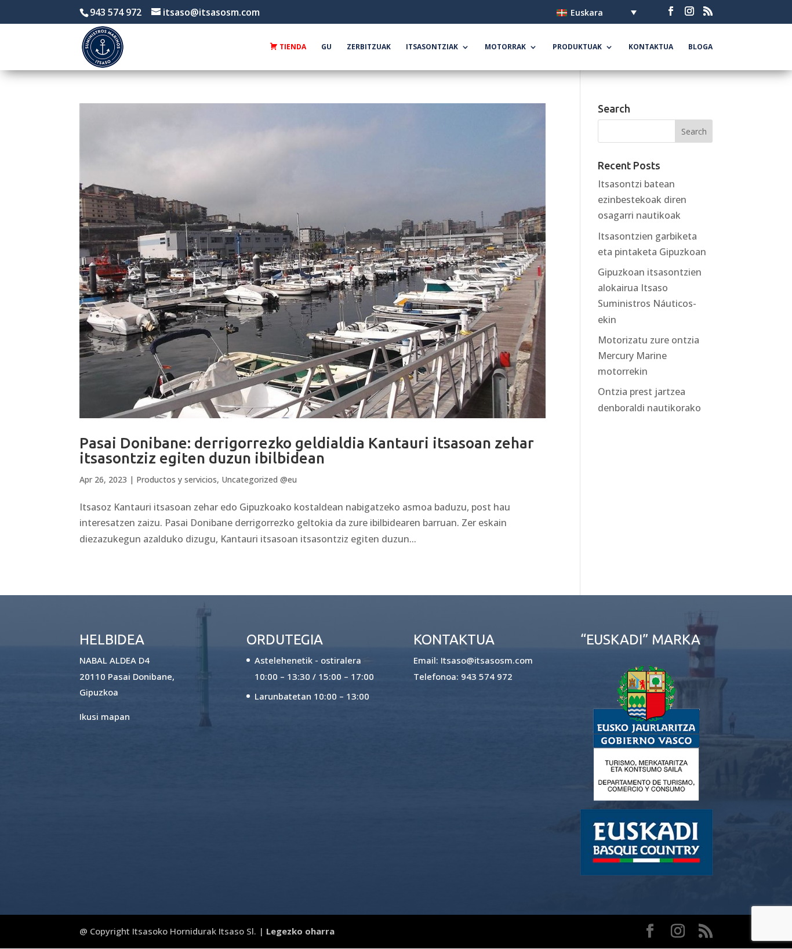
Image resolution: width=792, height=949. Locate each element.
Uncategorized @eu (259, 479)
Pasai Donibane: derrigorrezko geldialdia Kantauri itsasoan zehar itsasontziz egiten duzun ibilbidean (306, 450)
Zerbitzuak (369, 47)
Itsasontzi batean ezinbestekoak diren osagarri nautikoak (642, 200)
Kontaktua (650, 47)
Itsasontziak (432, 47)
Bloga (700, 47)
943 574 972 (487, 676)
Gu (326, 47)
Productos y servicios (176, 479)
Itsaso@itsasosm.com (487, 660)
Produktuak (577, 47)
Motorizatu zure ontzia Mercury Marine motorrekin (648, 356)
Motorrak (505, 47)
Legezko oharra (300, 931)
